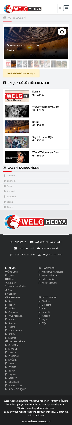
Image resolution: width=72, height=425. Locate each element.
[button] (60, 66)
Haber (11, 304)
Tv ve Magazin (15, 315)
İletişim (12, 293)
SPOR (11, 363)
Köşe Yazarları (49, 282)
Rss (9, 290)
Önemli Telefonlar (16, 286)
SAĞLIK (12, 359)
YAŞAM (12, 374)
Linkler (12, 282)
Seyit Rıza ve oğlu (42, 137)
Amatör (12, 319)
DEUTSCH (13, 381)
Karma (36, 91)
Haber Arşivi (48, 279)
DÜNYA (12, 352)
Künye (11, 279)
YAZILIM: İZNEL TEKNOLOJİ (36, 421)
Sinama (12, 337)
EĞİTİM (12, 367)
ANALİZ (12, 378)
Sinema (12, 323)
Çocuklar (13, 312)
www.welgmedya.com (45, 107)
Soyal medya (15, 330)
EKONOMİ (13, 356)
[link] (17, 96)
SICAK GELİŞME (17, 389)
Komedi (10, 191)
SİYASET (12, 348)
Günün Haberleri (50, 275)
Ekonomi (11, 180)
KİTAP (11, 370)
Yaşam (9, 201)
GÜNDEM (13, 345)
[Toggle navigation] (66, 8)
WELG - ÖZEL (15, 385)
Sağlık (11, 308)
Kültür (11, 334)
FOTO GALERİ (16, 18)
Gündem (10, 175)
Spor (9, 186)
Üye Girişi (13, 271)
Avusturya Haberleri (52, 271)
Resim (10, 50)
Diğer (9, 207)
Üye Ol (11, 275)
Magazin (11, 196)
